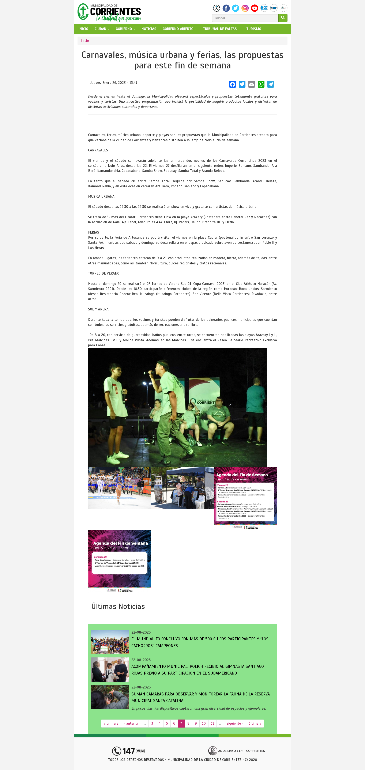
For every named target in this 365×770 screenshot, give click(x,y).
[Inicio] (111, 11)
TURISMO (253, 29)
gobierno (124, 29)
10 (204, 723)
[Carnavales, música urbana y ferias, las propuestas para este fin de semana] (177, 407)
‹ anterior (131, 723)
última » (255, 723)
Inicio (85, 40)
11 (212, 723)
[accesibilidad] (216, 8)
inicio (83, 29)
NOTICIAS (149, 29)
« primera (111, 723)
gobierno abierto (179, 29)
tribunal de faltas (220, 29)
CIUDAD (101, 29)
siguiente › (235, 723)
